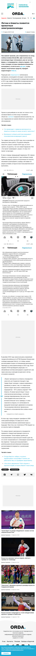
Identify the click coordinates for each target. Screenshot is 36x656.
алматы (5, 469)
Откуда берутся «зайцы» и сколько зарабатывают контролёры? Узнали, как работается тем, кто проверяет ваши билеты (18, 458)
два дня (22, 66)
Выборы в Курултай (27, 641)
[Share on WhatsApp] (18, 475)
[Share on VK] (31, 475)
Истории (24, 18)
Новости (9, 18)
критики (11, 117)
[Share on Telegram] (11, 475)
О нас (4, 641)
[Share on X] (24, 475)
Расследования (17, 18)
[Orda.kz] (18, 629)
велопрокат (15, 469)
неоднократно (14, 75)
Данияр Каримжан (5, 535)
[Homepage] (18, 13)
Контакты (10, 641)
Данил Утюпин (31, 32)
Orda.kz (13, 70)
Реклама (17, 641)
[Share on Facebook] (4, 475)
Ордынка (4, 18)
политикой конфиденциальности (14, 650)
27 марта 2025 (7, 32)
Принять (6, 653)
